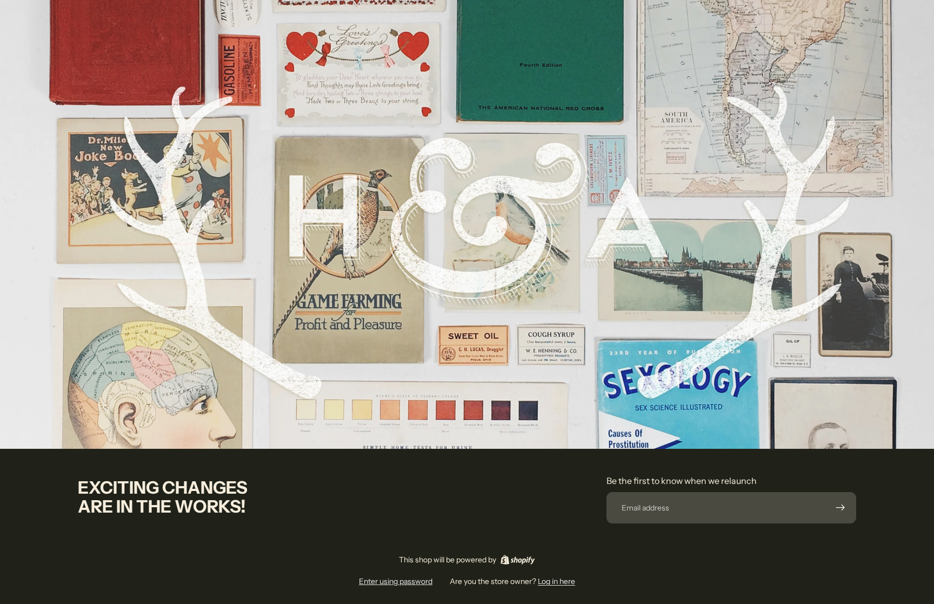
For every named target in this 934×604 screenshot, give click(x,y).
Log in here (556, 581)
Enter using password (395, 581)
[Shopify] (518, 560)
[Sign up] (840, 507)
